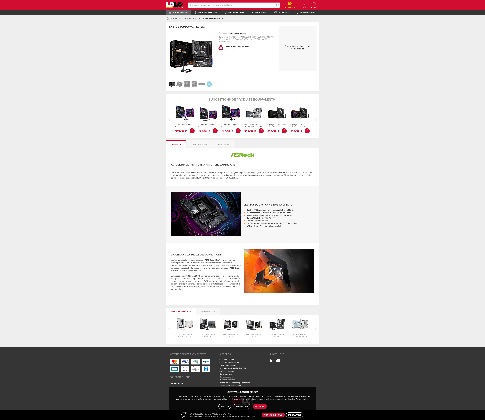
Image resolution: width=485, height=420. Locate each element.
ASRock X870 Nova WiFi (206, 126)
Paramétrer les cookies (229, 380)
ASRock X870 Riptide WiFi (230, 126)
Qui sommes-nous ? (228, 359)
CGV (221, 362)
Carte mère (192, 18)
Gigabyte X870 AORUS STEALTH (277, 126)
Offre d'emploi (240, 368)
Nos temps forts (226, 374)
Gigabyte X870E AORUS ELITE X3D (297, 126)
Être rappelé (294, 415)
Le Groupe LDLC (226, 368)
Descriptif (176, 144)
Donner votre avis (238, 33)
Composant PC (176, 18)
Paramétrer (242, 406)
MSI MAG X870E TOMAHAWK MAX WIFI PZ (253, 126)
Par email (178, 383)
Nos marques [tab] (208, 311)
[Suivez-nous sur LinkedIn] (271, 361)
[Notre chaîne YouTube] (278, 362)
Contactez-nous (273, 415)
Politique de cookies (228, 365)
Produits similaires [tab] (181, 311)
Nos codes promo (227, 377)
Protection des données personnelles (235, 383)
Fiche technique (200, 144)
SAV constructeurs (227, 371)
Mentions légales (232, 362)
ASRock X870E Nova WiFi (183, 126)
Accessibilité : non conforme (231, 386)
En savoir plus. (302, 399)
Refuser (225, 406)
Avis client (223, 144)
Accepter (260, 406)
